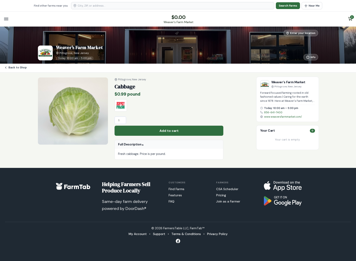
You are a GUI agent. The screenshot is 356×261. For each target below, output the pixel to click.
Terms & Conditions (186, 234)
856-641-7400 (273, 112)
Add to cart (169, 131)
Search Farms (288, 5)
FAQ (171, 201)
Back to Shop (17, 67)
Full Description (130, 144)
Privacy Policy (217, 234)
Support (159, 234)
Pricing (221, 195)
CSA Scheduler (227, 189)
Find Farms (176, 189)
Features (175, 195)
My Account (138, 234)
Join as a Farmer (228, 201)
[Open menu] (6, 19)
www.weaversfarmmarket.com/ (283, 116)
